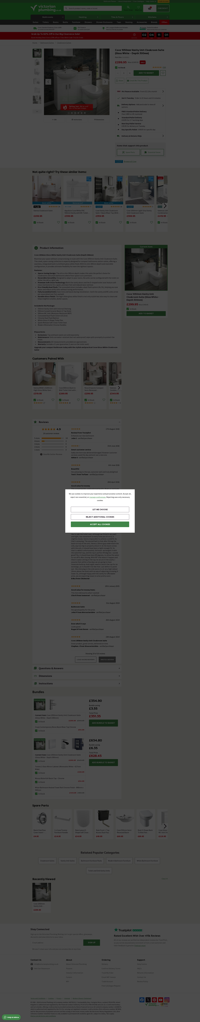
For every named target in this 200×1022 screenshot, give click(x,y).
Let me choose (100, 509)
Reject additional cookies (100, 517)
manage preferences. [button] (97, 497)
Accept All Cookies (100, 524)
